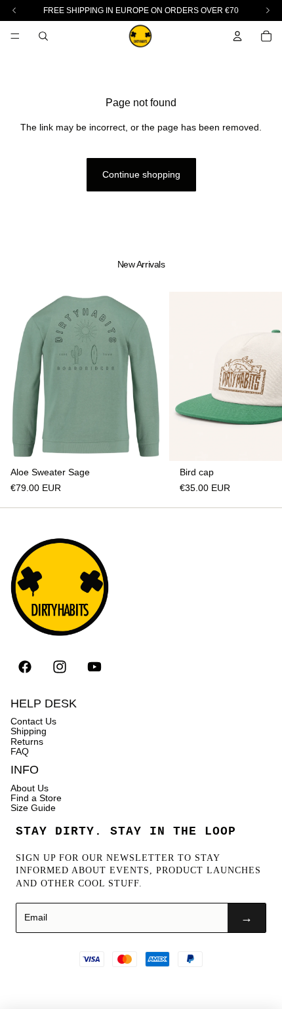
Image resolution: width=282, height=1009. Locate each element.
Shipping (28, 731)
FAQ (19, 751)
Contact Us (33, 721)
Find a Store (36, 798)
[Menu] (15, 36)
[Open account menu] (237, 36)
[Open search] (43, 36)
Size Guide (33, 807)
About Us (29, 788)
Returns (26, 741)
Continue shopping (141, 174)
